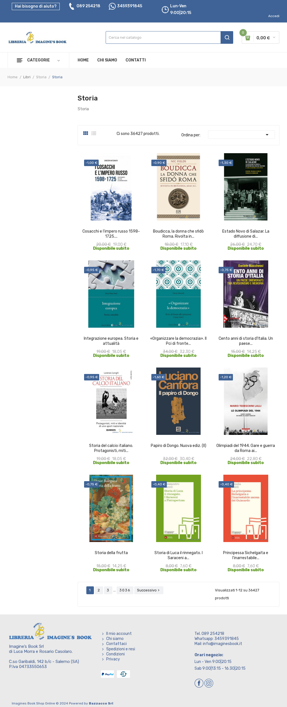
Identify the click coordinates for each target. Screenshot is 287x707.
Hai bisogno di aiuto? (36, 6)
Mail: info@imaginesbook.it (218, 643)
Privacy (113, 659)
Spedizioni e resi (120, 649)
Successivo (149, 590)
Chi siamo (115, 638)
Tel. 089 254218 (209, 633)
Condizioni (115, 654)
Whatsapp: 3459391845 (217, 638)
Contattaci (116, 643)
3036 (125, 590)
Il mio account (119, 633)
